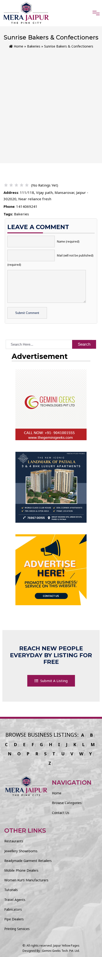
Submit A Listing (53, 680)
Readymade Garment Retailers (28, 860)
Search (84, 344)
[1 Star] (6, 185)
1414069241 (26, 206)
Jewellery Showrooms (20, 851)
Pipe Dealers (14, 919)
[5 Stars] (26, 185)
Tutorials (11, 889)
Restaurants (13, 841)
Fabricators (13, 909)
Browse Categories (67, 802)
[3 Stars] (16, 185)
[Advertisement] (51, 102)
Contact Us (60, 812)
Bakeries (33, 46)
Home (18, 46)
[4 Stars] (21, 185)
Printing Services (17, 929)
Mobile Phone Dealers (21, 870)
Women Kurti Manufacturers (26, 880)
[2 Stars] (11, 185)
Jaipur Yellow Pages (66, 946)
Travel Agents (14, 899)
